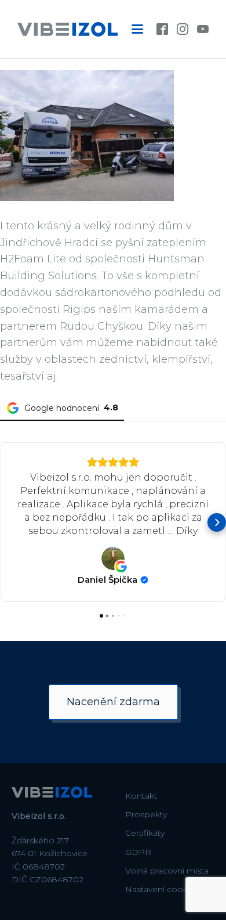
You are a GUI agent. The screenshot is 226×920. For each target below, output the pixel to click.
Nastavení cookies (162, 889)
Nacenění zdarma (113, 701)
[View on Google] (113, 558)
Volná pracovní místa (167, 870)
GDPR (138, 852)
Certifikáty (145, 833)
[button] (9, 522)
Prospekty (146, 814)
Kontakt (141, 796)
